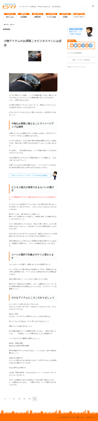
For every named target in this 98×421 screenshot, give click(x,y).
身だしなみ (10, 17)
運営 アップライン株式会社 (81, 60)
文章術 (65, 17)
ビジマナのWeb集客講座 (74, 53)
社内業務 (24, 17)
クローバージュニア (80, 67)
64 (29, 399)
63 (24, 399)
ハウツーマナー (79, 17)
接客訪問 (37, 17)
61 (14, 399)
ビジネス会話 (51, 17)
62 (19, 399)
